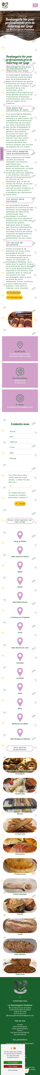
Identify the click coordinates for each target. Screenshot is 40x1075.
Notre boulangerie (20, 1026)
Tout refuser (12, 1066)
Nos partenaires (20, 1034)
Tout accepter (13, 1062)
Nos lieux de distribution (20, 1032)
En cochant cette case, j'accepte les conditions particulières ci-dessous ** (18, 495)
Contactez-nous (16, 297)
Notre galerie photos (20, 1028)
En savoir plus (15, 293)
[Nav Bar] (35, 5)
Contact (20, 1030)
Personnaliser (13, 1070)
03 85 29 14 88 (20, 381)
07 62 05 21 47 (20, 383)
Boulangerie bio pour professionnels (20, 1043)
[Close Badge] (28, 1069)
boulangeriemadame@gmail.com (20, 407)
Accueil (20, 1025)
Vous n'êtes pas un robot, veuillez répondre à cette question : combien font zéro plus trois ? (19, 478)
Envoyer (22, 504)
